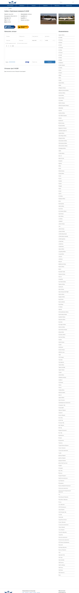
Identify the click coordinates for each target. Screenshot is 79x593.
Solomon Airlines (62, 327)
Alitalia (60, 85)
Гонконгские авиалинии (63, 450)
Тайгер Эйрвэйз (62, 527)
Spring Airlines (61, 332)
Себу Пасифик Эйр (62, 512)
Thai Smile (60, 359)
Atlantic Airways (62, 102)
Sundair (60, 344)
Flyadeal (60, 181)
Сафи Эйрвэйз (61, 509)
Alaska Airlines (61, 82)
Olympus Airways (62, 274)
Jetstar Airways (62, 223)
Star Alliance (26, 20)
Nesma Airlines (61, 266)
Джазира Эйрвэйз (62, 455)
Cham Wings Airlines (62, 135)
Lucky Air (60, 256)
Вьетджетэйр (61, 440)
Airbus (60, 77)
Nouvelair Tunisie (62, 271)
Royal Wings (61, 304)
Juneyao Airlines (62, 231)
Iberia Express (61, 203)
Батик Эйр (61, 417)
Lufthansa (30, 14)
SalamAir (60, 309)
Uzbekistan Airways (62, 377)
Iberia (60, 201)
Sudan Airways (61, 342)
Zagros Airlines (61, 397)
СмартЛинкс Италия (63, 519)
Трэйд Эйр (61, 534)
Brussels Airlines (62, 125)
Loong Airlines (61, 254)
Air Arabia (60, 37)
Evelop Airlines (61, 173)
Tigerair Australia (62, 367)
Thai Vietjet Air (61, 362)
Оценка (7, 62)
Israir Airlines (61, 216)
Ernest (60, 168)
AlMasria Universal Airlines (64, 90)
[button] (7, 46)
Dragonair (60, 160)
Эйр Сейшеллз (61, 572)
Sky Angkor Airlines (62, 324)
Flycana (60, 183)
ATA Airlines (61, 100)
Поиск (73, 2)
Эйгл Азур (60, 557)
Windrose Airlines (62, 392)
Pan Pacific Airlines (62, 281)
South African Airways (63, 329)
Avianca (60, 118)
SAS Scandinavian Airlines (63, 311)
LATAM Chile (61, 241)
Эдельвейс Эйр (62, 554)
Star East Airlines (62, 337)
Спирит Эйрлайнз (62, 522)
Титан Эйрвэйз (61, 529)
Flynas (60, 188)
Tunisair (60, 372)
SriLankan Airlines (62, 334)
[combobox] (36, 40)
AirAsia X (60, 72)
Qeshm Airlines (61, 294)
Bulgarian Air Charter (63, 128)
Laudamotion (61, 246)
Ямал (60, 575)
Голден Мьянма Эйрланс (64, 445)
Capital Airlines (61, 133)
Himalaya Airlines (62, 198)
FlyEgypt (60, 186)
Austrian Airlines (62, 113)
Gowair (60, 191)
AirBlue (60, 75)
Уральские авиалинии (63, 537)
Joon (59, 226)
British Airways (61, 123)
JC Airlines (61, 218)
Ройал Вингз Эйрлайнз (63, 499)
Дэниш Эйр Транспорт (63, 463)
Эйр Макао (61, 570)
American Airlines (62, 92)
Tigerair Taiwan (61, 369)
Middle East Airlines (62, 264)
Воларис (60, 437)
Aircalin (60, 80)
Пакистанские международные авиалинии (65, 491)
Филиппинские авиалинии (64, 539)
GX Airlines (61, 196)
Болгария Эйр (61, 422)
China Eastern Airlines (63, 140)
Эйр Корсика (61, 562)
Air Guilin (60, 55)
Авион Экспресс (62, 400)
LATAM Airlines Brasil (63, 233)
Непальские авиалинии (63, 488)
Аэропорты (22, 5)
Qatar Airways (61, 289)
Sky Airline (60, 322)
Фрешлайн (61, 544)
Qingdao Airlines (62, 296)
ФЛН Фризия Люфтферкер (64, 542)
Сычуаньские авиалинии (63, 524)
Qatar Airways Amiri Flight (64, 291)
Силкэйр (60, 514)
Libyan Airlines (61, 249)
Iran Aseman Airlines (62, 211)
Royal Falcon (61, 299)
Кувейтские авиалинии (63, 478)
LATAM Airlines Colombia (63, 236)
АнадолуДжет (61, 407)
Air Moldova (61, 62)
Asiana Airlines (61, 97)
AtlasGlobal (61, 108)
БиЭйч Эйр (61, 420)
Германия (61, 442)
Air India (60, 57)
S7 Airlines (60, 306)
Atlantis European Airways (64, 105)
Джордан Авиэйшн (62, 460)
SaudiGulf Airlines (62, 317)
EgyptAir (60, 163)
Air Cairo (60, 45)
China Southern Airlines (63, 145)
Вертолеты (57, 5)
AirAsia (60, 70)
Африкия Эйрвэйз (62, 410)
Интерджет (61, 468)
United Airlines (61, 374)
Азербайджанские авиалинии (64, 402)
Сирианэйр (61, 517)
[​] (30, 53)
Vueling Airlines (61, 390)
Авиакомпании (10, 5)
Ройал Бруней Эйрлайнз (63, 497)
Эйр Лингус (61, 567)
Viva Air (60, 387)
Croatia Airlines (61, 153)
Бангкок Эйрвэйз (62, 415)
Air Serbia (60, 67)
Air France (60, 52)
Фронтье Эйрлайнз (62, 549)
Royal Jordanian (62, 301)
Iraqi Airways (61, 213)
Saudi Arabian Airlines (63, 314)
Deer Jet (60, 155)
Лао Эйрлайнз (61, 480)
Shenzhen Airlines (62, 319)
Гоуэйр (60, 452)
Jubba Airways (61, 228)
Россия (60, 502)
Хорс (59, 552)
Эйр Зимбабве (61, 559)
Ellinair (60, 165)
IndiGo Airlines (61, 206)
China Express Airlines (63, 143)
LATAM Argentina (62, 238)
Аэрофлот (61, 412)
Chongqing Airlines (62, 148)
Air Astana (61, 40)
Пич (59, 494)
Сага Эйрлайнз (62, 504)
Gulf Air (60, 193)
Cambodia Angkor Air (63, 130)
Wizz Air (60, 395)
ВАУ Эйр (60, 427)
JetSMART (61, 221)
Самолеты (45, 5)
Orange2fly (61, 279)
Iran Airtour (61, 208)
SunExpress (61, 347)
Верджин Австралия (63, 430)
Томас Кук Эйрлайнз (63, 532)
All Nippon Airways (62, 87)
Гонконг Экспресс (62, 447)
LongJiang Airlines (62, 251)
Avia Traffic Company (63, 115)
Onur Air (60, 276)
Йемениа (60, 473)
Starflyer (60, 339)
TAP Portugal (61, 357)
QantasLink (61, 286)
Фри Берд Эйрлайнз (63, 547)
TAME (60, 354)
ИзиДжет (60, 465)
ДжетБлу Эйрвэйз (62, 458)
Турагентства (69, 5)
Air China (60, 50)
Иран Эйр (60, 470)
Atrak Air (60, 110)
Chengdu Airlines (62, 138)
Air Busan (60, 42)
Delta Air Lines (61, 158)
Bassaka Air (61, 120)
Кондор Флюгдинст (62, 475)
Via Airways (61, 382)
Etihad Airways (61, 170)
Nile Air (60, 269)
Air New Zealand (62, 65)
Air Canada (61, 47)
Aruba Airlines (61, 95)
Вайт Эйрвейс (61, 425)
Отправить (50, 61)
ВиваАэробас (61, 435)
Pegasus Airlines (62, 284)
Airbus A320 (11, 14)
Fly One (60, 178)
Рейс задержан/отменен (11, 43)
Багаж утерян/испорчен (22, 43)
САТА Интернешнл (62, 507)
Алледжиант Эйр (62, 405)
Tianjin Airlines (61, 364)
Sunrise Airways (62, 349)
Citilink (60, 150)
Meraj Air (60, 261)
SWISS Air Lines (61, 352)
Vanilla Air (60, 379)
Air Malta (60, 60)
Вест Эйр (60, 432)
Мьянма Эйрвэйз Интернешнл (65, 485)
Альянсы (34, 5)
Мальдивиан (61, 483)
